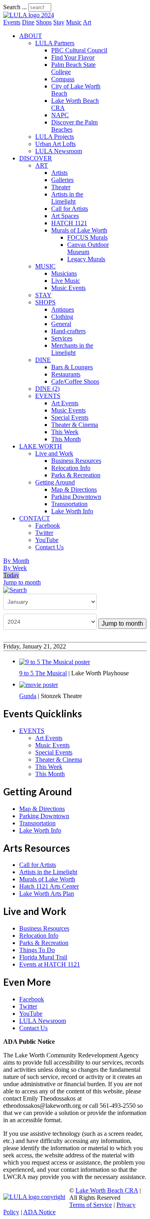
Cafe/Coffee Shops (75, 381)
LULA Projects (54, 136)
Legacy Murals (86, 259)
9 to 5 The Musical (43, 673)
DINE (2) (47, 388)
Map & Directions (74, 489)
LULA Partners (54, 43)
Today (11, 575)
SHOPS (45, 302)
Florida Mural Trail (43, 957)
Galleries (62, 179)
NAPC (60, 115)
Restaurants (65, 374)
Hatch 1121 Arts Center (49, 886)
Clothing (62, 316)
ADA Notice (39, 1212)
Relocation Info (70, 467)
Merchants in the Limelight (72, 349)
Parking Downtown (76, 496)
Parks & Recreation (75, 475)
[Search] (15, 589)
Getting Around (55, 482)
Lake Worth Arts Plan (46, 893)
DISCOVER (35, 158)
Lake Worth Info (72, 511)
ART (41, 165)
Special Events (69, 417)
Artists (59, 172)
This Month (66, 439)
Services (61, 338)
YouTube (46, 539)
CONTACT (34, 518)
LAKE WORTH (40, 446)
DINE (43, 359)
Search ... (15, 7)
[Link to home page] (28, 15)
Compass (62, 79)
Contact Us (49, 547)
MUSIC (45, 266)
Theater (60, 187)
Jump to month (22, 582)
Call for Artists (69, 208)
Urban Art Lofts (55, 143)
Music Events (68, 287)
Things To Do (37, 950)
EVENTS (47, 395)
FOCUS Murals (87, 237)
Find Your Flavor (72, 57)
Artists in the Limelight (67, 198)
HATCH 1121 (69, 223)
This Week (64, 431)
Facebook (47, 525)
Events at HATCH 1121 (49, 964)
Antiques (62, 309)
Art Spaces (65, 215)
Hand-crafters (68, 331)
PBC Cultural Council (79, 50)
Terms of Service (90, 1204)
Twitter (44, 532)
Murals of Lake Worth (79, 230)
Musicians (64, 273)
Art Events (64, 403)
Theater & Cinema (74, 424)
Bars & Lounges (72, 367)
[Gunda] (38, 684)
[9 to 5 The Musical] (54, 661)
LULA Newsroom (58, 151)
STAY (43, 295)
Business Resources (76, 460)
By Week (15, 567)
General (61, 323)
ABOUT (30, 35)
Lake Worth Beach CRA (107, 1190)
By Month (16, 560)
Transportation (69, 503)
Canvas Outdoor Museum (88, 248)
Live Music (65, 280)
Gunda (27, 696)
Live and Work (54, 453)
